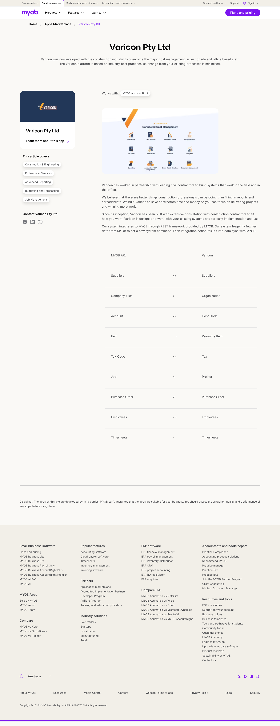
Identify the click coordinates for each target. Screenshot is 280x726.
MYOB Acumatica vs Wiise (157, 600)
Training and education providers (101, 605)
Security (255, 692)
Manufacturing (90, 635)
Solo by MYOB (29, 600)
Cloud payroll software (95, 556)
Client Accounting (213, 583)
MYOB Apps (28, 594)
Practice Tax (210, 570)
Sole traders (88, 622)
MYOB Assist (27, 605)
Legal (229, 692)
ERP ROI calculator (153, 574)
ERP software (151, 546)
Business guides (212, 614)
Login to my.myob (213, 641)
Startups (86, 626)
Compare (26, 620)
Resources (59, 692)
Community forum (213, 628)
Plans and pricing (30, 552)
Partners (87, 581)
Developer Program (93, 596)
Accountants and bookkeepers (224, 546)
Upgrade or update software (220, 646)
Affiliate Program (91, 600)
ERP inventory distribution (157, 560)
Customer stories (212, 632)
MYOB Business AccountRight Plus (41, 570)
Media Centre (92, 692)
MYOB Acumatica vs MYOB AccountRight (167, 618)
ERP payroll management (157, 556)
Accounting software (93, 552)
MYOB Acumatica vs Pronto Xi (160, 614)
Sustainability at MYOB (216, 655)
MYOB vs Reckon (30, 635)
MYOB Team (27, 609)
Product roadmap (213, 651)
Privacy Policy (199, 692)
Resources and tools (217, 599)
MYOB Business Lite (32, 556)
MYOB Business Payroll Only (37, 565)
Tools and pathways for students (222, 623)
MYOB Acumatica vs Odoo (157, 605)
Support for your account (218, 609)
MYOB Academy (212, 637)
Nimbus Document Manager (219, 588)
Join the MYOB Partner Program (222, 579)
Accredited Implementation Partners (103, 591)
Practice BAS (210, 574)
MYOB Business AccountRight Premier (43, 574)
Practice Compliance (215, 552)
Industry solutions (94, 616)
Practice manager (213, 565)
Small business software (37, 546)
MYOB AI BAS (28, 579)
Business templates (214, 618)
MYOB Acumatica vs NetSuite (159, 596)
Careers (123, 692)
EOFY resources (212, 605)
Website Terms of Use (159, 692)
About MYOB (28, 692)
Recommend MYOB (214, 560)
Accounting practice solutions (220, 556)
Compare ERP (151, 590)
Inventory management (95, 565)
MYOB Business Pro (32, 560)
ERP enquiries (149, 579)
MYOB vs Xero (29, 626)
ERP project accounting (155, 570)
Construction (88, 631)
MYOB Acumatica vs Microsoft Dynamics (166, 609)
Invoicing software (92, 570)
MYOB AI (25, 583)
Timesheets (88, 560)
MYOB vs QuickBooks (33, 631)
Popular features (93, 546)
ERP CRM (147, 565)
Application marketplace (96, 586)
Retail (84, 640)
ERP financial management (157, 552)
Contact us (209, 660)
